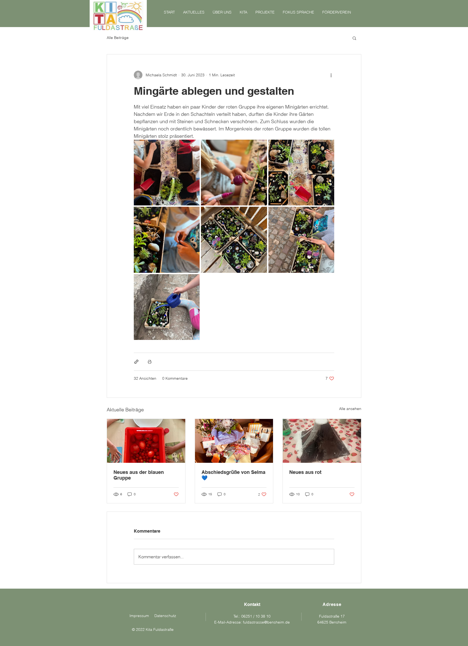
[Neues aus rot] (322, 441)
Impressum (139, 615)
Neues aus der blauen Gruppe (138, 475)
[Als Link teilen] (136, 361)
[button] (354, 38)
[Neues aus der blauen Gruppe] (146, 441)
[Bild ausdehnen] (167, 172)
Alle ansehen (350, 408)
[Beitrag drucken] (149, 361)
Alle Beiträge (118, 37)
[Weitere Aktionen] (331, 75)
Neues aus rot (305, 472)
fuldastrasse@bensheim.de (266, 622)
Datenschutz (165, 615)
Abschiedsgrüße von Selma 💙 (233, 475)
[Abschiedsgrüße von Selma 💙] (234, 441)
